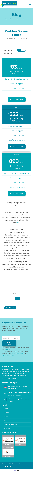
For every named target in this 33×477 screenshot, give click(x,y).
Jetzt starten (9, 343)
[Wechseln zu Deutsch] (18, 471)
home (6, 19)
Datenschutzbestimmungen (18, 353)
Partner (6, 408)
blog (11, 19)
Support (6, 412)
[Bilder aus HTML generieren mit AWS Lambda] (5, 399)
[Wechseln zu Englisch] (14, 471)
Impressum (7, 428)
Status (6, 416)
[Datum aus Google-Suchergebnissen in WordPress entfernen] (5, 393)
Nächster (12, 308)
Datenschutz (8, 349)
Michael (25, 38)
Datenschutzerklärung (10, 424)
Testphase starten (18, 99)
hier (17, 223)
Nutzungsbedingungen (8, 355)
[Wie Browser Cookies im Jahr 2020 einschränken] (5, 386)
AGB (16, 347)
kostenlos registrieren (11, 378)
